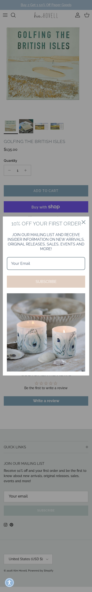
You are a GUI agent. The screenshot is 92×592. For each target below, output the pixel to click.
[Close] (83, 222)
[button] (9, 582)
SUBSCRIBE (46, 281)
